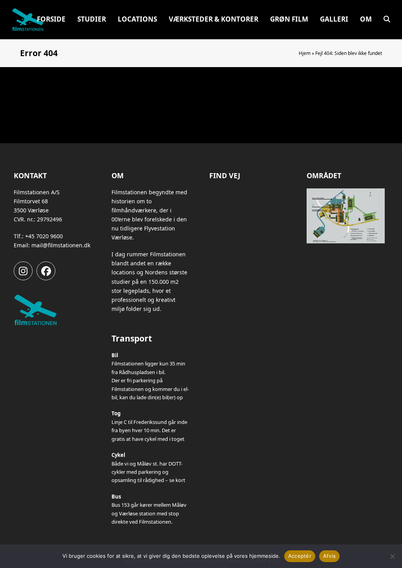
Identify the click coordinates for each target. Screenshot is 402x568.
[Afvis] (392, 556)
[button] (387, 19)
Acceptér (299, 556)
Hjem (305, 53)
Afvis (329, 556)
